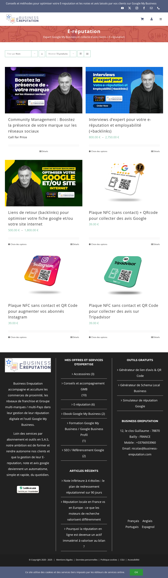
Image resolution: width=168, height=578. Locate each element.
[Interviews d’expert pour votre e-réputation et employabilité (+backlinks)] (124, 90)
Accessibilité (133, 559)
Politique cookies (109, 559)
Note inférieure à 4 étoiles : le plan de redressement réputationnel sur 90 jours (84, 486)
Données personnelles (86, 559)
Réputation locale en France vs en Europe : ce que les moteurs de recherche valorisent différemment (84, 510)
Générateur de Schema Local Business (140, 388)
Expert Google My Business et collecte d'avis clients (74, 37)
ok (136, 572)
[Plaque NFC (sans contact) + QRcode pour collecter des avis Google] (124, 183)
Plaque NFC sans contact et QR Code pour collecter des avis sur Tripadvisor (123, 311)
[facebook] (144, 8)
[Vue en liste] (87, 54)
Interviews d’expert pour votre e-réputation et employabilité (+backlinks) (120, 125)
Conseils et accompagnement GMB (84, 386)
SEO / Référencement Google (84, 450)
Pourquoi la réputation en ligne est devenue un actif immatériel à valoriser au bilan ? (84, 537)
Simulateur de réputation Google (140, 403)
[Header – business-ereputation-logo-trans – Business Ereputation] (22, 16)
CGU (122, 559)
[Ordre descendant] (42, 53)
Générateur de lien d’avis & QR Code (140, 373)
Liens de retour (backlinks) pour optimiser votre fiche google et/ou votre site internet (40, 218)
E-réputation (82, 404)
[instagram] (137, 8)
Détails (45, 151)
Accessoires (82, 374)
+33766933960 (146, 442)
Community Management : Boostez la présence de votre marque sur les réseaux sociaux (42, 125)
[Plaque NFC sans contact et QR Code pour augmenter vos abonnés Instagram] (43, 276)
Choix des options (99, 151)
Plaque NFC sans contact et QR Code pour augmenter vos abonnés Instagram (43, 311)
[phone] (158, 8)
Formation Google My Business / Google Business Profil (84, 429)
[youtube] (122, 8)
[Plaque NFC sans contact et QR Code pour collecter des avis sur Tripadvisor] (124, 276)
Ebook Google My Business (82, 414)
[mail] (151, 8)
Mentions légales (64, 559)
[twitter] (129, 8)
